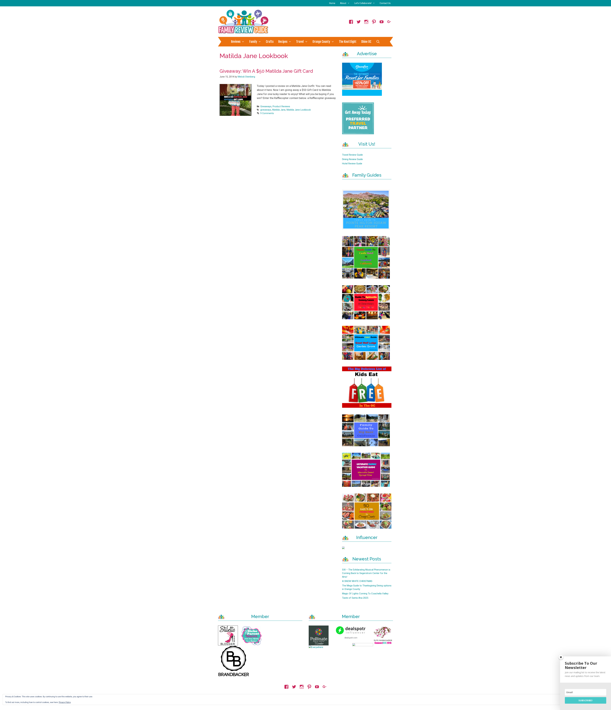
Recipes (282, 42)
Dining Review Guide (352, 159)
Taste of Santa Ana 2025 (355, 597)
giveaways (265, 109)
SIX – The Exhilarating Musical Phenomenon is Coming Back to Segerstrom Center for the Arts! (366, 573)
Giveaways (265, 106)
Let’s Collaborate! (363, 3)
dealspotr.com (350, 637)
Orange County (321, 42)
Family (253, 42)
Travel (300, 42)
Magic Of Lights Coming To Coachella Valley (365, 593)
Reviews (235, 42)
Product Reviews (281, 106)
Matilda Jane (278, 109)
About (343, 3)
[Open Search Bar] (378, 41)
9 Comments (267, 113)
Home (332, 3)
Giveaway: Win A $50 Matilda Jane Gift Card (266, 71)
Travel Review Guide (352, 154)
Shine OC (366, 42)
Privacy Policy (65, 702)
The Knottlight (347, 42)
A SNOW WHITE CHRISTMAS (357, 581)
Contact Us (385, 3)
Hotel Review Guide (352, 163)
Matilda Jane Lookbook (299, 109)
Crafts (270, 42)
